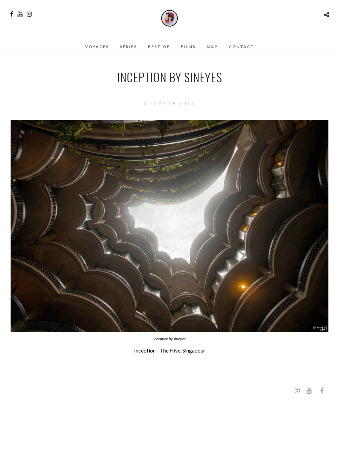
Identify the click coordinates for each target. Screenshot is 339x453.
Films (188, 46)
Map (212, 46)
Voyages (97, 46)
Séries (128, 46)
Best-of (159, 46)
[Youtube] (20, 14)
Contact (241, 46)
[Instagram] (29, 14)
